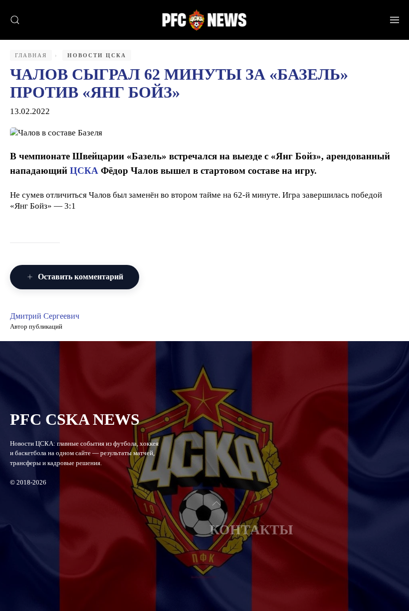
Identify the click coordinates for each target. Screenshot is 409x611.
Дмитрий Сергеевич (44, 316)
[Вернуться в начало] (205, 20)
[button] (15, 20)
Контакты (251, 529)
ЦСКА (84, 170)
